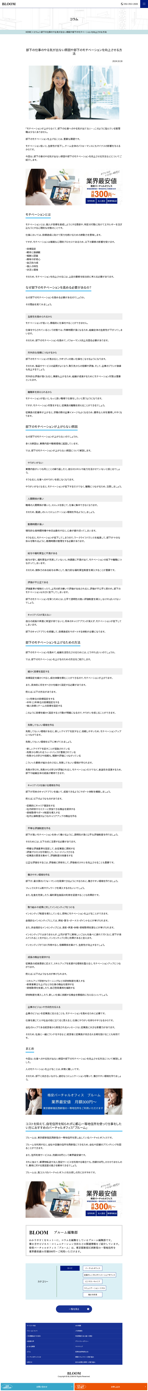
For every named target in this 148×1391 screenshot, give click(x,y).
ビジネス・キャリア (92, 1281)
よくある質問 (31, 1346)
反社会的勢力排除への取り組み (85, 1362)
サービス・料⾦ (31, 1325)
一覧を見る (74, 1308)
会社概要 (78, 1325)
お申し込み (98, 1387)
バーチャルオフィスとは (34, 1357)
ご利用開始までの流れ (34, 1336)
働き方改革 (92, 1294)
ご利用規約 (78, 1331)
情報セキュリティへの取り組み (84, 1357)
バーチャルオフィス (92, 1268)
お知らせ (29, 1362)
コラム (29, 1352)
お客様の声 (30, 1341)
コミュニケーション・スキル (94, 1288)
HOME (28, 31)
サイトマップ (79, 1346)
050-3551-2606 (131, 4)
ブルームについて (32, 1331)
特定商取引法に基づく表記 (83, 1336)
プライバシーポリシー (82, 1341)
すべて (70, 1268)
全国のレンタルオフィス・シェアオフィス (99, 1274)
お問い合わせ (25, 1387)
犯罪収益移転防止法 (81, 1352)
